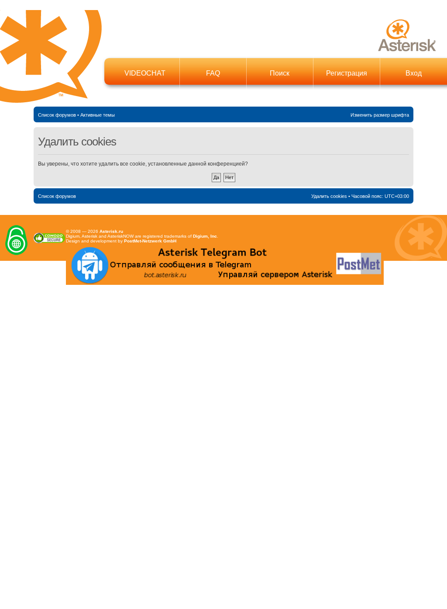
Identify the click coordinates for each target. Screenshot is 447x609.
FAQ (213, 73)
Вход (414, 73)
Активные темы (97, 115)
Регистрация (346, 73)
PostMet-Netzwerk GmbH (150, 241)
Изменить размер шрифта (380, 115)
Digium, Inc (205, 236)
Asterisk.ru (111, 231)
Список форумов (57, 115)
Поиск (279, 73)
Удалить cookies (329, 196)
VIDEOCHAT (144, 73)
